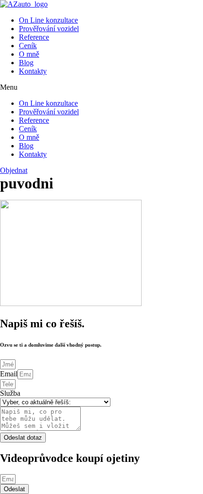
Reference (34, 37)
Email (8, 374)
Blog (26, 63)
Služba (10, 393)
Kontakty (33, 71)
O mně (29, 54)
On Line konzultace (48, 20)
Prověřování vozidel (49, 29)
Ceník (28, 46)
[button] (101, 87)
